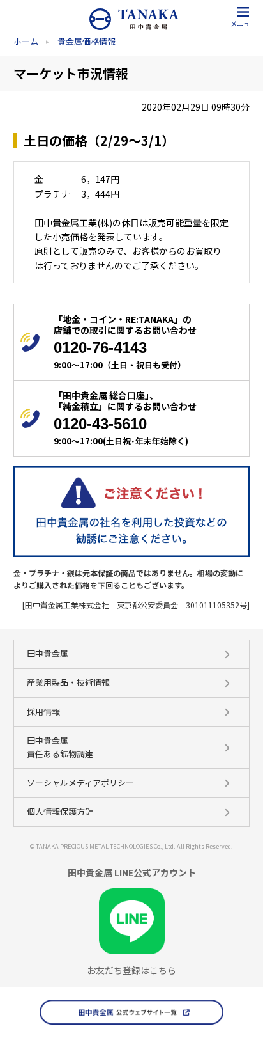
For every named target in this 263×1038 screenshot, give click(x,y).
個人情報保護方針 (60, 811)
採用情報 (43, 711)
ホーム (25, 41)
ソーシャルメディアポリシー (80, 782)
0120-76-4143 (100, 347)
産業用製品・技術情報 (68, 682)
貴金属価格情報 (86, 41)
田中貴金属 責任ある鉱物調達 (60, 747)
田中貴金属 (47, 653)
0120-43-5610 (100, 423)
